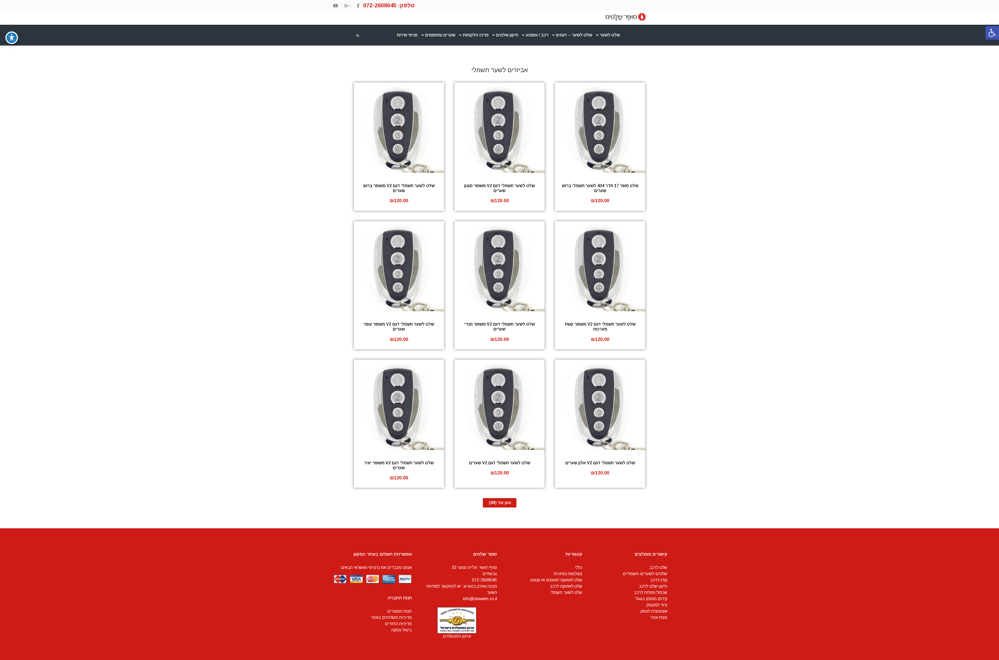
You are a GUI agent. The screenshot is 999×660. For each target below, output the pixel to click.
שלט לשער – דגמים (574, 35)
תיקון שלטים (507, 35)
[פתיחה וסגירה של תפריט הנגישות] (11, 37)
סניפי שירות (407, 35)
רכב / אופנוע (537, 35)
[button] (992, 33)
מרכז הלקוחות (476, 35)
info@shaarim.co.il (480, 598)
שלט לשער (610, 35)
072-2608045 (484, 580)
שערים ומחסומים (440, 35)
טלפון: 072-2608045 (389, 5)
